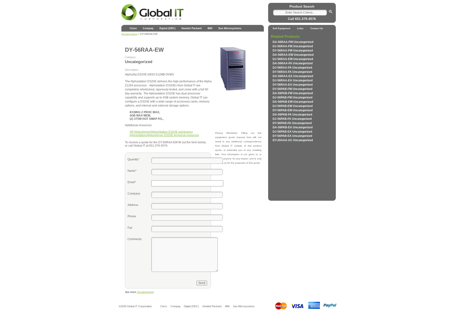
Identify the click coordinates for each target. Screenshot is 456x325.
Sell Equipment (281, 28)
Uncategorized (145, 292)
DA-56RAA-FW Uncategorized (293, 42)
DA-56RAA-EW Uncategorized (293, 54)
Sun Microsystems (229, 28)
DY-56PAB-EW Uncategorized (293, 110)
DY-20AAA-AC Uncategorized (293, 140)
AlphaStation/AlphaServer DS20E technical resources (164, 135)
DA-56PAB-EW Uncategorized (293, 101)
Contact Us (316, 28)
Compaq (148, 28)
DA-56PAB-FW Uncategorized (293, 93)
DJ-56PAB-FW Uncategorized (292, 97)
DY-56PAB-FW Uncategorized (292, 89)
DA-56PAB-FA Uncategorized (292, 114)
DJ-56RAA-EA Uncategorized (293, 80)
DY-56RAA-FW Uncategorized (293, 50)
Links (300, 28)
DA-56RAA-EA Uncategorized (293, 76)
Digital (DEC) (167, 28)
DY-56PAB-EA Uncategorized (292, 136)
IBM (210, 28)
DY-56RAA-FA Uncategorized (292, 71)
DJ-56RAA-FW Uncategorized (293, 46)
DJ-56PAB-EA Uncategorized (292, 131)
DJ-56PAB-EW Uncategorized (293, 106)
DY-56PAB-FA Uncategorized (292, 123)
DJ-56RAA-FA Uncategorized (292, 67)
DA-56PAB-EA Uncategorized (293, 127)
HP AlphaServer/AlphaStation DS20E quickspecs (161, 132)
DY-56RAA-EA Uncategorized (293, 84)
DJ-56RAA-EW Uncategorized (293, 59)
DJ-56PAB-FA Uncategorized (292, 118)
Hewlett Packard (191, 28)
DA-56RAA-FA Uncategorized (293, 63)
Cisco (133, 28)
